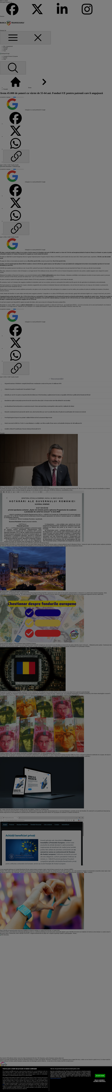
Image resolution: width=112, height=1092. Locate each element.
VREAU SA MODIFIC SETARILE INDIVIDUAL (99, 1080)
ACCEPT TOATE (100, 1075)
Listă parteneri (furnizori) (55, 1078)
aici (3, 1084)
